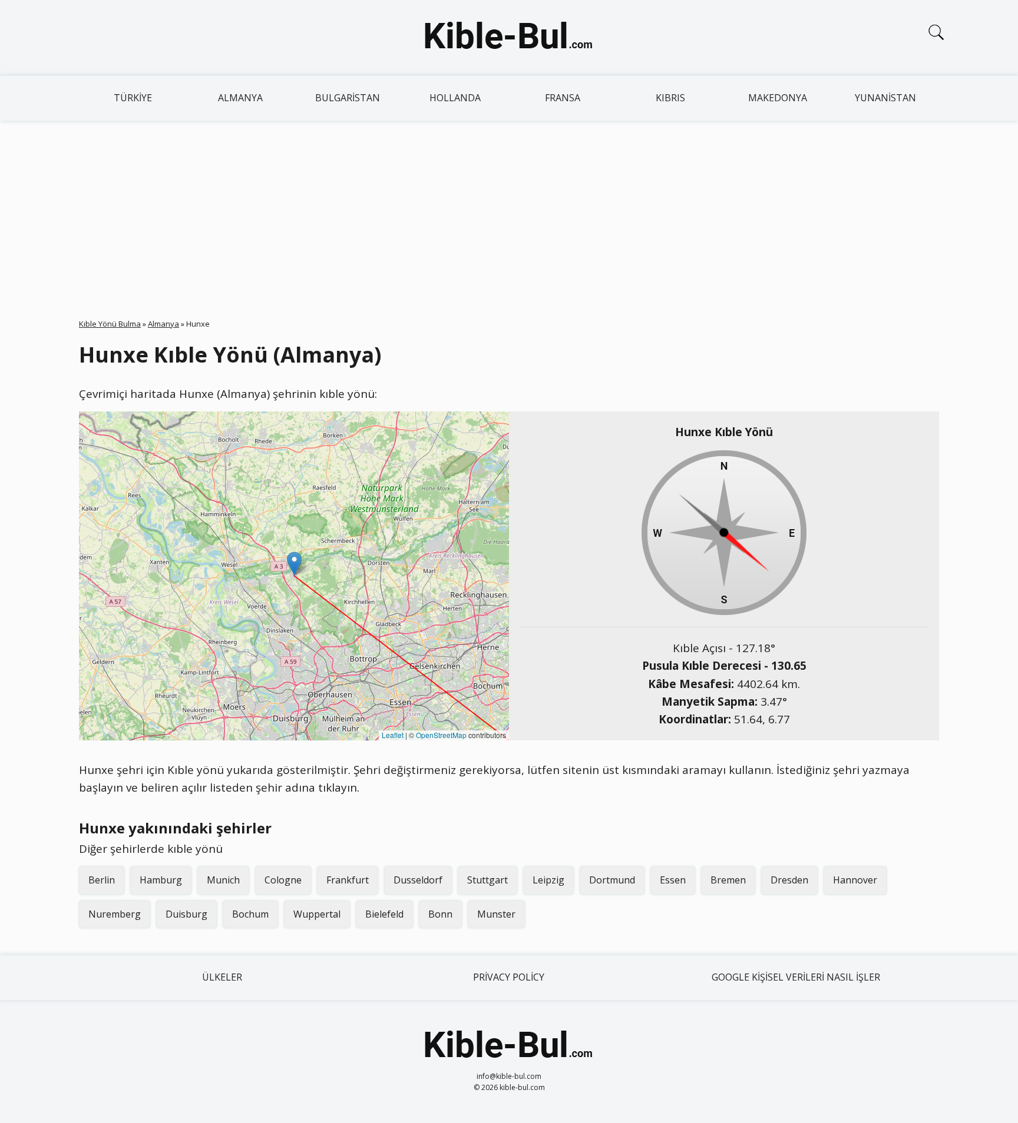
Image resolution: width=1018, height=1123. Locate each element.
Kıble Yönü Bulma (110, 323)
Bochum (250, 914)
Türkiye (133, 97)
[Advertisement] (509, 209)
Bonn (440, 914)
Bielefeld (384, 914)
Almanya (240, 97)
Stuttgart (487, 879)
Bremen (728, 879)
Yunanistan (885, 97)
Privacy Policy (508, 977)
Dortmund (612, 879)
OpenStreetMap (441, 735)
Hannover (855, 879)
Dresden (789, 879)
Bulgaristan (347, 97)
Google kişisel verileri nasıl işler (796, 977)
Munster (496, 914)
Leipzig (548, 879)
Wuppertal (317, 914)
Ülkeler (222, 977)
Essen (673, 879)
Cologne (283, 879)
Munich (223, 879)
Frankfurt (347, 879)
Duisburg (186, 914)
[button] (294, 563)
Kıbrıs (670, 97)
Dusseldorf (418, 879)
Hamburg (161, 879)
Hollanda (455, 97)
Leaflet (393, 735)
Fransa (562, 97)
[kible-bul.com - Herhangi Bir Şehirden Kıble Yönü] (509, 37)
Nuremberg (114, 914)
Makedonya (777, 97)
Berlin (101, 879)
